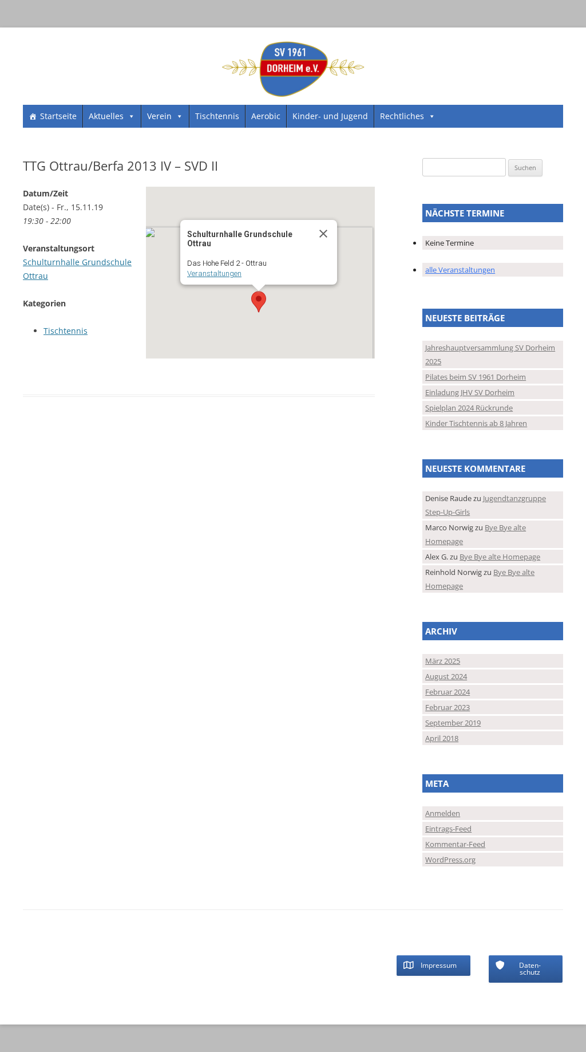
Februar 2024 (447, 692)
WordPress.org (450, 859)
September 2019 (453, 723)
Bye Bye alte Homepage (500, 556)
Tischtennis (217, 116)
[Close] (323, 233)
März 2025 (442, 661)
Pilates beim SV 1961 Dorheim (475, 377)
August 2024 (446, 676)
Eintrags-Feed (448, 829)
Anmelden (442, 813)
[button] (258, 302)
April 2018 (441, 738)
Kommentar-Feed (455, 844)
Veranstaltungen (214, 273)
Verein (159, 116)
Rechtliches (402, 116)
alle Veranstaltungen (460, 270)
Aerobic (265, 116)
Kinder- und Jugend (330, 116)
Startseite (58, 116)
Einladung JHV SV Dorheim (469, 392)
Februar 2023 (447, 707)
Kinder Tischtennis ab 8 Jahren (476, 423)
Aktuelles (106, 116)
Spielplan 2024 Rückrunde (469, 408)
